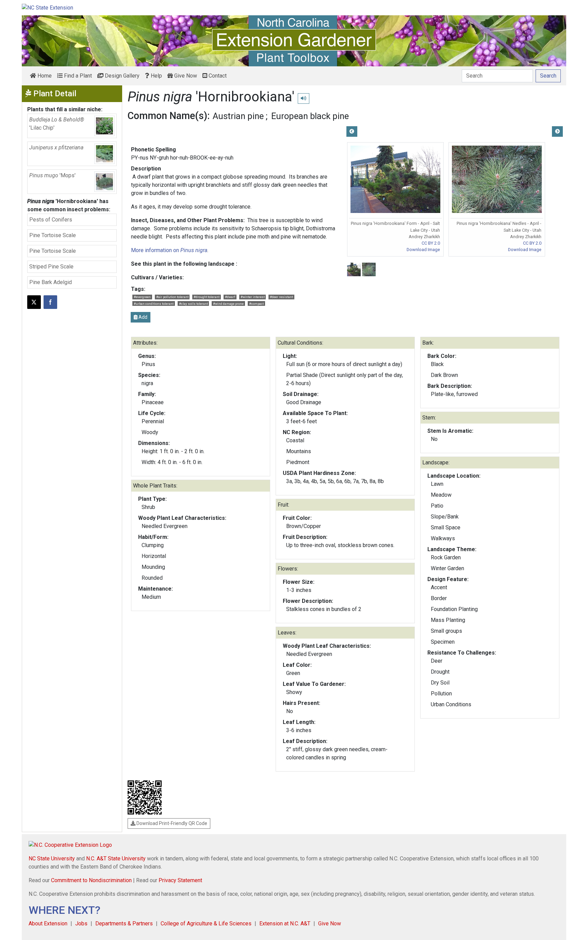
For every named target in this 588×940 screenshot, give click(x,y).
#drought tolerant (206, 297)
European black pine (310, 116)
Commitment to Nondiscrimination (91, 880)
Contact (217, 75)
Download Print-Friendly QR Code (171, 823)
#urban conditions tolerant (154, 304)
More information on (169, 250)
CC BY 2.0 (431, 243)
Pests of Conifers (50, 219)
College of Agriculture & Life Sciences (206, 923)
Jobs (81, 923)
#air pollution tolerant (172, 297)
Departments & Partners (124, 923)
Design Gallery (121, 75)
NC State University (52, 858)
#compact (256, 304)
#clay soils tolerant (193, 304)
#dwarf (230, 297)
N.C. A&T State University (116, 858)
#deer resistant (281, 297)
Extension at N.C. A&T (284, 923)
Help (155, 75)
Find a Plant (77, 75)
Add (142, 317)
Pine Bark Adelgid (50, 282)
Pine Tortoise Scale (52, 235)
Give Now (185, 75)
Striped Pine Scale (51, 266)
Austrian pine (238, 116)
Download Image (423, 249)
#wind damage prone (228, 304)
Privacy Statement (180, 880)
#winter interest (253, 297)
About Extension (48, 923)
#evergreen (142, 297)
